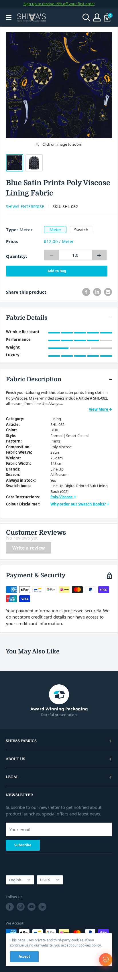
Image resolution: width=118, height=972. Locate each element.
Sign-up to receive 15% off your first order (59, 3)
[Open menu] (8, 17)
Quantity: (16, 256)
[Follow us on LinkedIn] (42, 907)
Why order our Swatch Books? (78, 504)
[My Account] (97, 17)
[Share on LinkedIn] (97, 292)
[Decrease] (51, 255)
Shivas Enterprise (25, 206)
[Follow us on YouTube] (31, 907)
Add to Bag (57, 270)
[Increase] (99, 255)
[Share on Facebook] (86, 292)
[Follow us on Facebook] (10, 907)
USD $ (45, 879)
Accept (24, 956)
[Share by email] (108, 292)
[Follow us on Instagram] (21, 907)
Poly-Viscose (62, 496)
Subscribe (22, 845)
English (15, 879)
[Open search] (86, 17)
